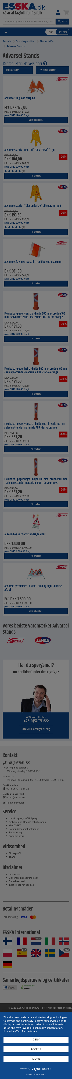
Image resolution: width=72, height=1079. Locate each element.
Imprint (29, 1074)
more (36, 1058)
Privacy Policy (40, 1074)
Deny (36, 1039)
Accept (36, 1049)
